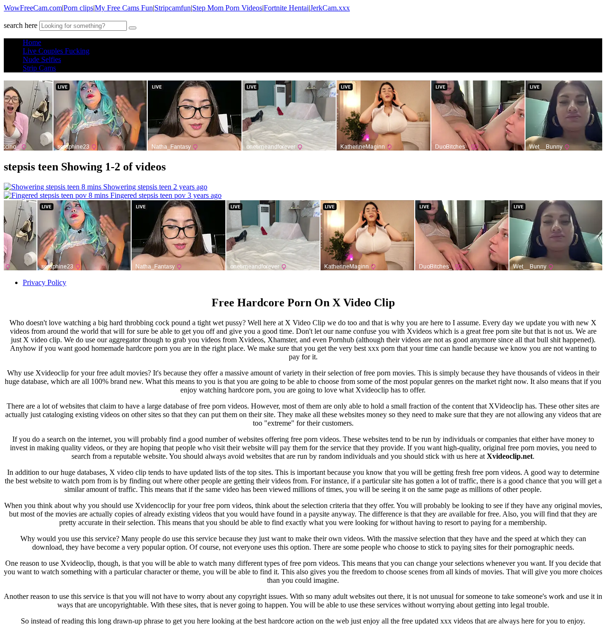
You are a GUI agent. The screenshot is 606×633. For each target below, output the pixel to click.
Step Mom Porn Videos (227, 8)
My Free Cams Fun (124, 8)
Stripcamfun (172, 8)
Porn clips (78, 8)
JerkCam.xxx (330, 8)
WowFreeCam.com (33, 8)
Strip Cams (39, 68)
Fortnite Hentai (286, 8)
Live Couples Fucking (56, 51)
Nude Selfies (42, 59)
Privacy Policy (44, 282)
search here (20, 25)
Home (32, 42)
